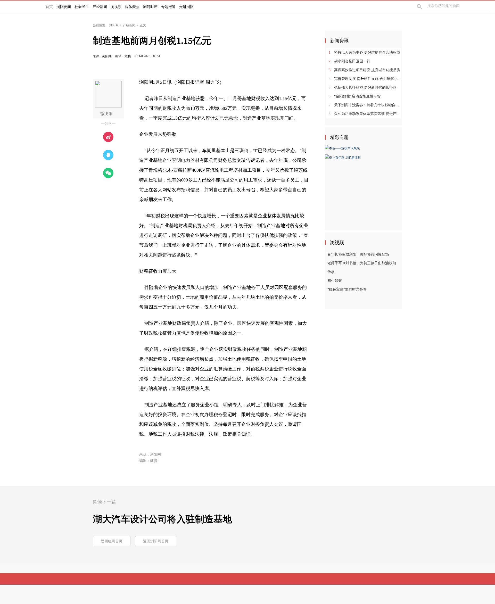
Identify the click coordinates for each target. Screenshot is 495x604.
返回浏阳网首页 (155, 541)
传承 (331, 272)
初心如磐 (334, 281)
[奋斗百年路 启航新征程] (343, 157)
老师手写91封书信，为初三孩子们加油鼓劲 (361, 263)
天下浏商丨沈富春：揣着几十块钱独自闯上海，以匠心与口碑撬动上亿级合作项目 (365, 105)
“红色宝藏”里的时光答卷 (347, 289)
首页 (49, 7)
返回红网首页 (111, 541)
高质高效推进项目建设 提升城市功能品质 (364, 70)
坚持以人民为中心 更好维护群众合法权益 (364, 52)
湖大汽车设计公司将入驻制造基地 (162, 519)
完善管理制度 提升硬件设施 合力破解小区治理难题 (365, 79)
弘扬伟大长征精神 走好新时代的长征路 (363, 87)
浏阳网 (114, 25)
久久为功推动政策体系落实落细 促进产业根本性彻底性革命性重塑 (365, 114)
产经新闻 (129, 25)
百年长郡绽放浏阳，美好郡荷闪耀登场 (358, 254)
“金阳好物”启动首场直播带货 (355, 96)
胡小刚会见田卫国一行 (349, 61)
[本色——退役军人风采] (342, 148)
